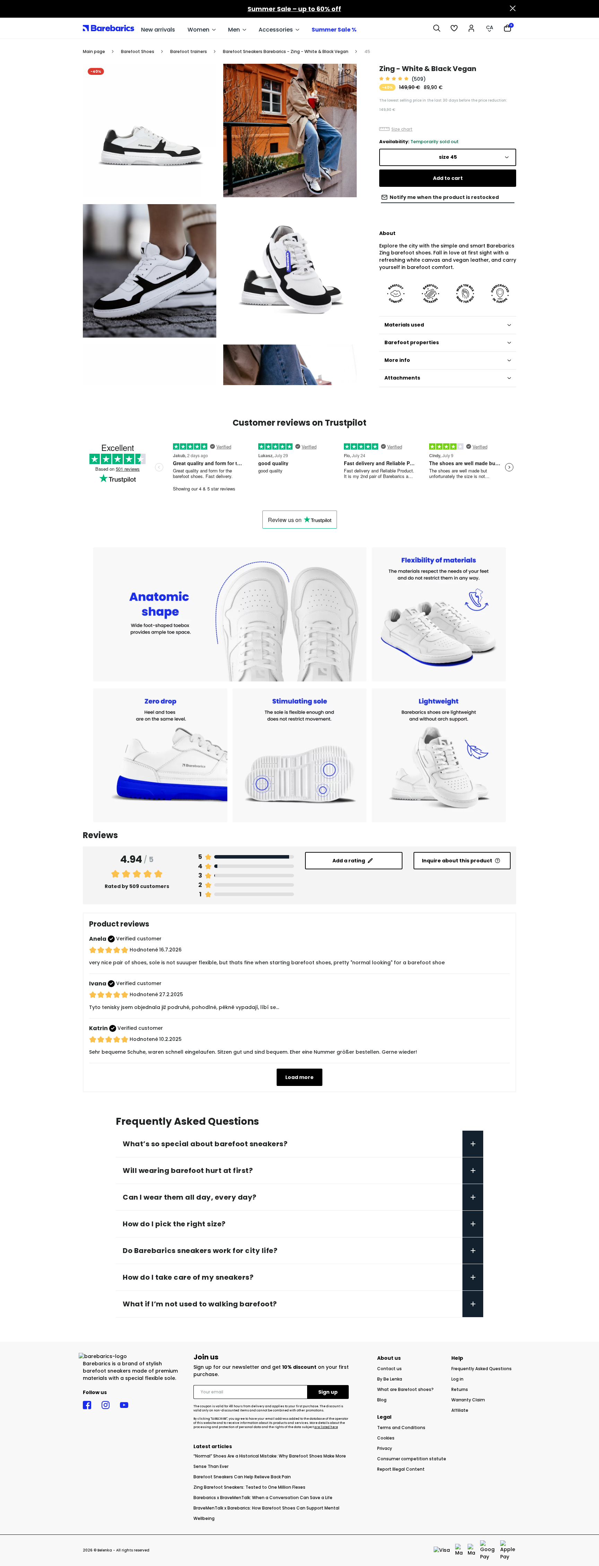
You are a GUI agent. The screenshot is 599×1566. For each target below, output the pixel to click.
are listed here (326, 1427)
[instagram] (106, 1405)
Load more (299, 1077)
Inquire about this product (457, 860)
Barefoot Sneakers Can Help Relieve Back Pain (242, 1477)
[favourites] (454, 28)
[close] (512, 9)
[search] (436, 28)
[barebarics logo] (108, 28)
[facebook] (87, 1405)
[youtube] (124, 1405)
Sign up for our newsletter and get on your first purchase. (271, 1371)
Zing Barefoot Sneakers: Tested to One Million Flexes (249, 1487)
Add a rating (348, 860)
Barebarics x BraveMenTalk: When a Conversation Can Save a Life (262, 1497)
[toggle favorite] (348, 72)
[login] (471, 28)
